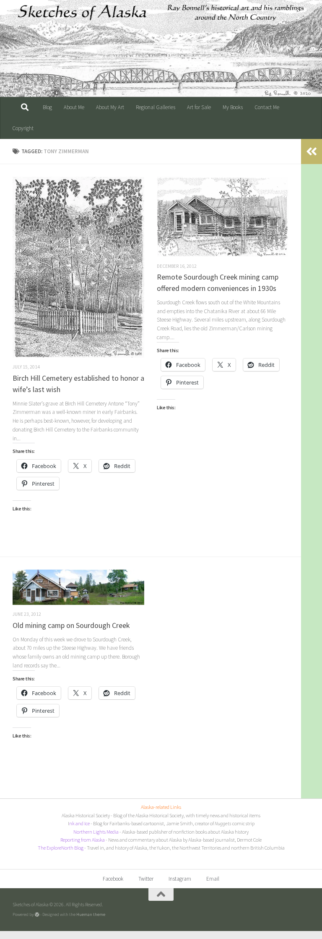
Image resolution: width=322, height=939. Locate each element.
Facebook (113, 878)
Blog (47, 107)
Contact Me (266, 107)
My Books (233, 107)
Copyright (23, 128)
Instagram (180, 878)
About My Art (110, 107)
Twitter (145, 878)
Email (212, 878)
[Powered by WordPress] (37, 914)
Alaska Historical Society (86, 815)
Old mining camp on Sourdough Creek (71, 625)
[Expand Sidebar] (311, 151)
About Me (74, 107)
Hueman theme (90, 914)
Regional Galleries (155, 107)
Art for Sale (199, 107)
